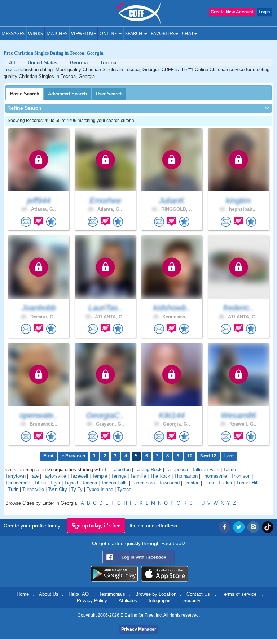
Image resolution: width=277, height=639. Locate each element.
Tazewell (79, 476)
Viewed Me (83, 33)
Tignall (71, 483)
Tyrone (124, 489)
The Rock (160, 476)
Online (109, 33)
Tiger (55, 483)
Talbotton (121, 469)
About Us (48, 594)
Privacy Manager (138, 629)
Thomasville (214, 476)
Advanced (67, 93)
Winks (35, 33)
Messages (13, 33)
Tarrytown (15, 476)
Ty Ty (77, 489)
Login (264, 11)
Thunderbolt (17, 483)
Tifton (40, 483)
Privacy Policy (92, 600)
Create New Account (232, 11)
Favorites (163, 33)
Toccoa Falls (114, 483)
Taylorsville (54, 476)
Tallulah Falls (205, 469)
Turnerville (33, 489)
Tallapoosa (177, 469)
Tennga (118, 476)
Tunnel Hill (247, 483)
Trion (208, 483)
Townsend (169, 483)
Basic (24, 93)
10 (189, 455)
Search (134, 33)
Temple (99, 476)
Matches (57, 33)
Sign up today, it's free (96, 525)
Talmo (229, 469)
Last (229, 455)
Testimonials (112, 594)
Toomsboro (143, 483)
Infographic (160, 600)
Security (192, 600)
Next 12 (208, 455)
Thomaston (186, 476)
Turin (13, 489)
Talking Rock (148, 469)
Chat (188, 33)
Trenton (191, 483)
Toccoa (89, 483)
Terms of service (238, 594)
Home (23, 594)
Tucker (225, 483)
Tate (34, 476)
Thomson (240, 476)
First (48, 455)
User (109, 93)
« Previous (73, 455)
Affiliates (128, 600)
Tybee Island (100, 489)
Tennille (138, 476)
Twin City (57, 489)
